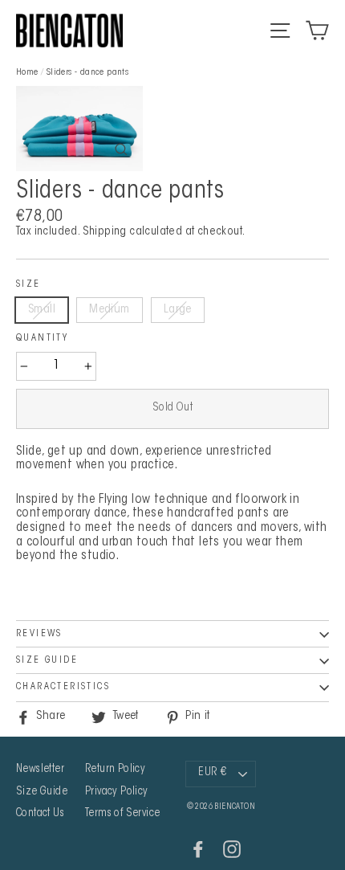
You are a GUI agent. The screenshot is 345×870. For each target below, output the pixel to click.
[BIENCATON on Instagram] (232, 849)
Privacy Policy (116, 792)
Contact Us (40, 813)
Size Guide (47, 660)
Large (178, 310)
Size (28, 284)
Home (27, 72)
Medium (109, 310)
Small (41, 310)
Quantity (42, 338)
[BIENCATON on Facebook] (198, 849)
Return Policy (115, 769)
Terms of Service (122, 813)
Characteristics (63, 687)
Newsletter (40, 769)
